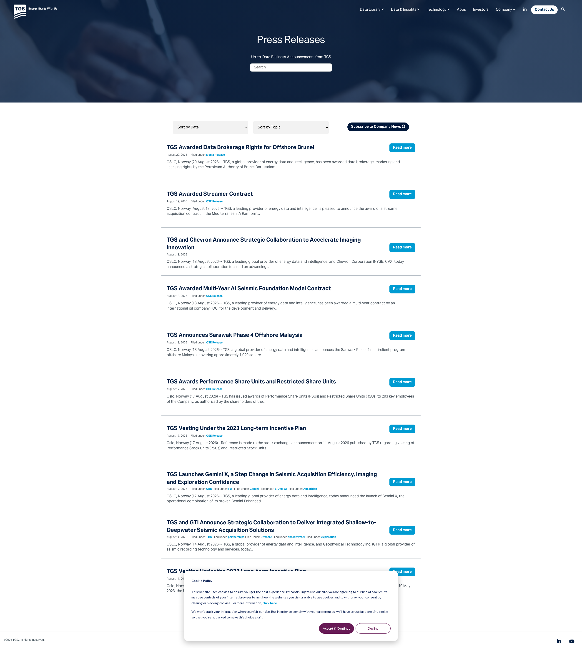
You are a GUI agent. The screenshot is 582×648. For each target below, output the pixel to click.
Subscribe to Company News (376, 127)
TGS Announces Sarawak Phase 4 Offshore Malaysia (235, 335)
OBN (209, 489)
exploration (328, 537)
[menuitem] (371, 9)
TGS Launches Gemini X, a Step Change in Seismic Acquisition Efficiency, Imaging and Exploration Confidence (272, 478)
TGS (209, 537)
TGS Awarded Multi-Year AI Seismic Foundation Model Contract (249, 289)
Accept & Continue (336, 628)
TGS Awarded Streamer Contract (210, 194)
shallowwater (296, 537)
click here (270, 603)
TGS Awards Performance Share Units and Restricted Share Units (251, 382)
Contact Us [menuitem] (544, 10)
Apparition (310, 489)
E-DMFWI (281, 489)
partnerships (236, 537)
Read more (402, 148)
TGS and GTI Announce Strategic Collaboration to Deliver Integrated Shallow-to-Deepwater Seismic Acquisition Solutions (271, 527)
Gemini (254, 489)
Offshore (266, 537)
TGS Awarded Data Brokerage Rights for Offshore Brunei (240, 148)
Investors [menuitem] (481, 10)
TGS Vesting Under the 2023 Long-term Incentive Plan (236, 429)
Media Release (215, 155)
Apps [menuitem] (461, 10)
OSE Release (214, 202)
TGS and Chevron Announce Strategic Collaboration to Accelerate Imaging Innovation (264, 244)
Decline (373, 628)
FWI (230, 489)
